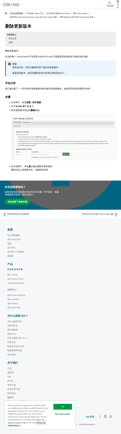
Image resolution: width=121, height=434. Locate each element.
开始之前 (12, 38)
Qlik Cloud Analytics (16, 295)
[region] (40, 414)
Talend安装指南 (16, 13)
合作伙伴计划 (13, 389)
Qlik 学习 (11, 247)
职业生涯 (11, 393)
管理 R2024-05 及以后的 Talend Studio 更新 (77, 17)
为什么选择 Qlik (14, 321)
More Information (62, 414)
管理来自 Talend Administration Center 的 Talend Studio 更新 (33, 17)
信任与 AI (11, 333)
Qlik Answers (13, 299)
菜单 (118, 5)
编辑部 (10, 397)
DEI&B (10, 380)
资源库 (10, 256)
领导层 (10, 372)
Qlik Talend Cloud (15, 279)
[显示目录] (6, 13)
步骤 (10, 42)
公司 (9, 368)
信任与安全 (12, 325)
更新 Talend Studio (80, 13)
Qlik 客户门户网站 (15, 251)
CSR (9, 376)
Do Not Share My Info (87, 424)
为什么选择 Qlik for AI (17, 338)
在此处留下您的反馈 (17, 201)
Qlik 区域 (11, 354)
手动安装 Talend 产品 (35, 13)
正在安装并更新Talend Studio (58, 13)
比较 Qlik (11, 342)
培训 (9, 243)
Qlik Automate (13, 307)
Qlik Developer (14, 239)
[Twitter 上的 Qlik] (100, 416)
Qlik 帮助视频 (13, 235)
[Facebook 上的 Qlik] (111, 416)
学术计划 (11, 385)
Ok (63, 406)
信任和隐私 (12, 329)
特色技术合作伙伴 (15, 346)
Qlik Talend (12, 274)
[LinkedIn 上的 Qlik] (105, 416)
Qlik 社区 (90, 416)
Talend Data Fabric (15, 283)
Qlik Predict (12, 303)
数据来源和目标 (14, 350)
